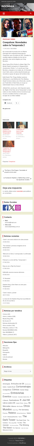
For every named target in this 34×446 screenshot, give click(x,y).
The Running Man (14, 425)
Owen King (15, 410)
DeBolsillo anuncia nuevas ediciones (13, 272)
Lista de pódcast (8, 357)
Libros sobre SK (9, 403)
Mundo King (6, 319)
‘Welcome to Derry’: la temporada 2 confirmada (17, 254)
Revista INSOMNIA (8, 330)
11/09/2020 (6, 48)
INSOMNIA (7, 6)
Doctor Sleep (24, 390)
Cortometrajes (23, 386)
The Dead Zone (21, 420)
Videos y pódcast (8, 334)
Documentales (6, 393)
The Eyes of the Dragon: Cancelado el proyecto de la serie (16, 171)
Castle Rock (11, 387)
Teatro (20, 416)
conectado (19, 191)
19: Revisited (6, 278)
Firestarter (14, 397)
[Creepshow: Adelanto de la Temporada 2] (8, 125)
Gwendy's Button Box (23, 397)
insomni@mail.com (10, 222)
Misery (26, 403)
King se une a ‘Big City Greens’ (12, 266)
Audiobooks (28, 384)
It (20, 399)
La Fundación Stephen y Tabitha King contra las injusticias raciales (16, 179)
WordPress (22, 443)
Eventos (7, 396)
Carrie (4, 387)
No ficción (6, 321)
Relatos (12, 412)
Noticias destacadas (9, 323)
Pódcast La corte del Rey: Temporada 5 (14, 260)
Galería (5, 355)
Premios (5, 413)
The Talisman (16, 428)
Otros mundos (7, 325)
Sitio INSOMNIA (7, 332)
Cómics (5, 314)
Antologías (6, 384)
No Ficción (20, 406)
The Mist (19, 423)
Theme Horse (19, 440)
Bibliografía (6, 348)
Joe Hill (26, 400)
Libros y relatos (7, 316)
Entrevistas (17, 393)
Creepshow (12, 161)
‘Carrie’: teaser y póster (9, 292)
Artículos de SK (17, 384)
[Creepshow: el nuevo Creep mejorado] (22, 125)
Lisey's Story (19, 403)
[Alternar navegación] (3, 13)
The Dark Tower (15, 418)
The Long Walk (12, 423)
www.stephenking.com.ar (12, 226)
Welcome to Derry (8, 430)
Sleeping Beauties (12, 416)
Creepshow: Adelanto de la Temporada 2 (7, 131)
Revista (5, 359)
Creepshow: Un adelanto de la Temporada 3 (7, 149)
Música (13, 406)
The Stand (7, 428)
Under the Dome (24, 428)
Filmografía (6, 352)
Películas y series (9, 39)
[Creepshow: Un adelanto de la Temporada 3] (8, 144)
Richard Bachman (21, 413)
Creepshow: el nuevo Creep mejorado (20, 131)
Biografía (5, 350)
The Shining (24, 425)
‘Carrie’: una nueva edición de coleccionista (15, 239)
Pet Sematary (24, 410)
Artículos (5, 345)
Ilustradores (14, 400)
